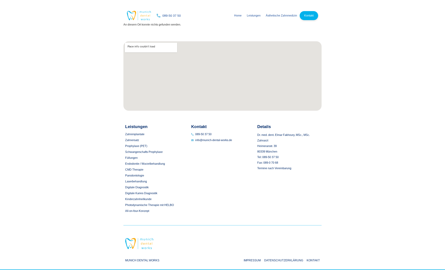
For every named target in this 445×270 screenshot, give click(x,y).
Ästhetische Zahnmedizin (281, 15)
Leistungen (254, 15)
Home (238, 15)
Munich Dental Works (142, 260)
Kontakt (309, 15)
